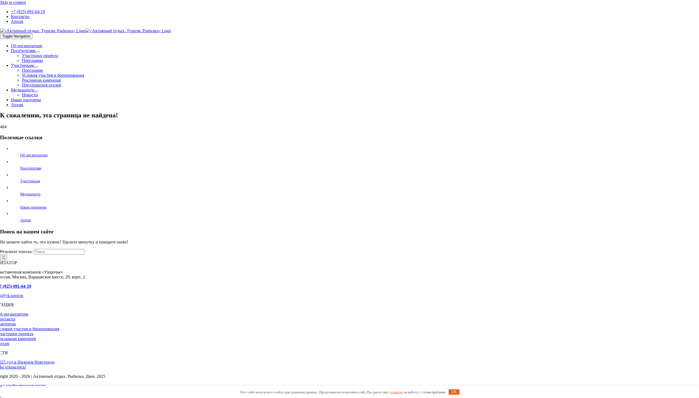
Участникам (30, 181)
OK (454, 392)
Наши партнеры (33, 207)
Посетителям (30, 168)
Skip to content (13, 2)
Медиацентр (30, 194)
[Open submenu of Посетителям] (37, 52)
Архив (25, 220)
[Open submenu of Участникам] (36, 67)
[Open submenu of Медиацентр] (36, 91)
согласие (396, 392)
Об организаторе (34, 155)
